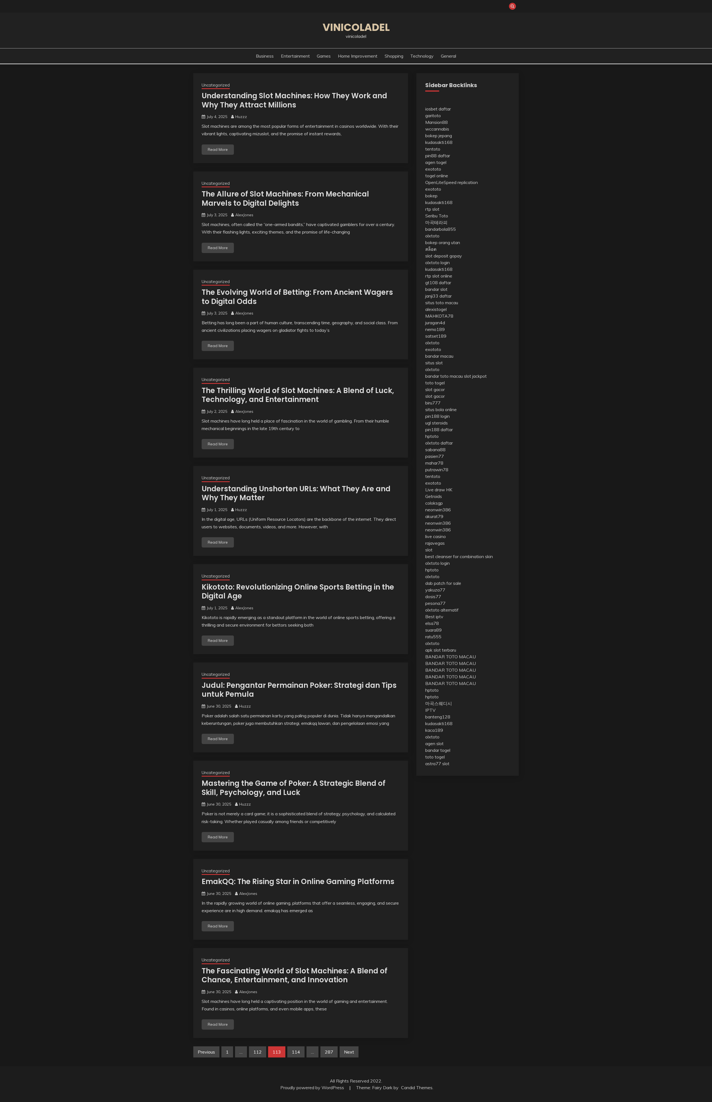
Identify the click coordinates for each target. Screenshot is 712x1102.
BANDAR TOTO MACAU (450, 656)
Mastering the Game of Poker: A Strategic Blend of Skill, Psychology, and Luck (293, 787)
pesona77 (435, 603)
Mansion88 (436, 122)
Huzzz (241, 116)
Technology (422, 56)
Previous (206, 1052)
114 (296, 1052)
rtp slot (432, 209)
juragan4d (435, 322)
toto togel (435, 383)
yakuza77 (435, 590)
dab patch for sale (443, 583)
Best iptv (434, 616)
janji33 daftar (438, 296)
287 (329, 1052)
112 (257, 1052)
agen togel (435, 162)
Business (265, 56)
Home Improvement (357, 56)
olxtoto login (437, 262)
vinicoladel (356, 27)
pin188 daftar (439, 429)
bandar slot (436, 289)
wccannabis (437, 129)
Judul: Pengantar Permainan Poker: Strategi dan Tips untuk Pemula (299, 690)
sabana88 (435, 449)
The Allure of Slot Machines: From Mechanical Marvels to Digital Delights (285, 198)
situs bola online (441, 409)
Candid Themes (416, 1087)
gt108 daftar (438, 282)
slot (428, 550)
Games (324, 56)
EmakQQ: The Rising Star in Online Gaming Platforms (298, 882)
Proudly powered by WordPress (312, 1087)
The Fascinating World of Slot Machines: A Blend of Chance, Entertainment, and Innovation (294, 975)
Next (349, 1052)
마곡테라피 (436, 222)
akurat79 (434, 516)
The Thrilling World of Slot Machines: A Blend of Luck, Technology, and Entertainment (298, 395)
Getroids (433, 496)
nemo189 (435, 329)
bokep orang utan (442, 242)
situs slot (434, 362)
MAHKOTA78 (439, 316)
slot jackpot (475, 376)
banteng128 (437, 717)
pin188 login (437, 416)
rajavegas (435, 543)
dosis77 (433, 596)
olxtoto (432, 236)
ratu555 (433, 636)
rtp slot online (438, 276)
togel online (436, 175)
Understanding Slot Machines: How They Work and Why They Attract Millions (294, 100)
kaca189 (434, 730)
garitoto (433, 115)
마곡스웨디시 (438, 703)
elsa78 (432, 623)
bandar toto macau (444, 376)
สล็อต (430, 249)
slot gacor (435, 389)
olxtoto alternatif (442, 610)
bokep (431, 195)
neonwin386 (438, 509)
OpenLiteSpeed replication (451, 182)
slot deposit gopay (443, 256)
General (448, 56)
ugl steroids (436, 423)
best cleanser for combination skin (459, 556)
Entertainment (295, 56)
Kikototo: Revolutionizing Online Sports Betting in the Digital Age (298, 591)
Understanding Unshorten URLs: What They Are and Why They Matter (296, 493)
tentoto (432, 149)
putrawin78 (436, 469)
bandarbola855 (440, 229)
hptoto (432, 436)
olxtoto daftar (439, 443)
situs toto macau (441, 302)
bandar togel (437, 750)
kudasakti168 (439, 142)
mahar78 (434, 463)
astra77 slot (437, 763)
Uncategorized (216, 85)
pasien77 (434, 456)
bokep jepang (438, 135)
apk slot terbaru (440, 650)
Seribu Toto (436, 216)
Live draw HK (438, 489)
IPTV (430, 710)
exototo (433, 169)
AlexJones (244, 214)
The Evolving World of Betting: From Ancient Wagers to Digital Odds (297, 296)
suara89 (433, 630)
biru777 (433, 403)
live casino (435, 536)
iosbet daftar (438, 109)
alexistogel (436, 309)
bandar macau (439, 356)
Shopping (394, 56)
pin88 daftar (437, 155)
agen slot (434, 743)
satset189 (435, 336)
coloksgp (434, 503)
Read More (218, 149)
